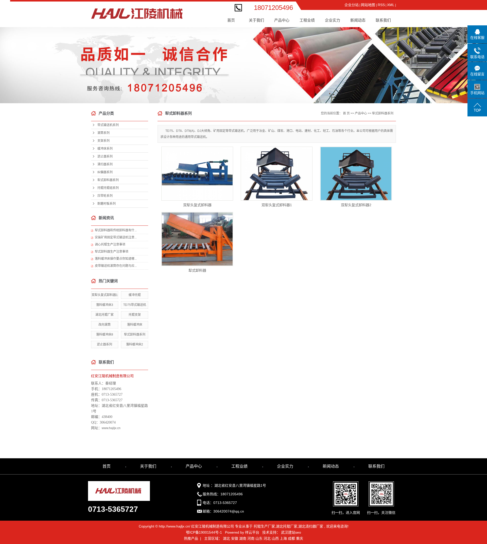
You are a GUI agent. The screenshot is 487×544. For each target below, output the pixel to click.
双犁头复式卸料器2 (356, 205)
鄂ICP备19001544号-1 (204, 532)
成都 (291, 538)
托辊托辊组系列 (283, 95)
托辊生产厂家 (264, 526)
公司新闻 (360, 18)
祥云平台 (252, 532)
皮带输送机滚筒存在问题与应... (116, 266)
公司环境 (334, 28)
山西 (275, 538)
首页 (231, 20)
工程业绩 (309, 18)
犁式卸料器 (197, 270)
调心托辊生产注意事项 (110, 244)
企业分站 (351, 5)
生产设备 (334, 37)
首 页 (346, 113)
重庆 (299, 538)
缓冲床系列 (283, 47)
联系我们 (383, 20)
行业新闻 (360, 28)
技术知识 (360, 37)
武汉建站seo (291, 532)
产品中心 (361, 113)
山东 (259, 538)
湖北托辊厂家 (104, 315)
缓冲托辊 (135, 295)
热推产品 (191, 538)
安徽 (234, 538)
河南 (250, 538)
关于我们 (148, 466)
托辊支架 (135, 315)
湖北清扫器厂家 (310, 526)
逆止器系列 (283, 57)
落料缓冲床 (134, 324)
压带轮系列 (283, 105)
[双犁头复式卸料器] (197, 174)
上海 (283, 538)
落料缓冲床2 (134, 344)
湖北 (226, 538)
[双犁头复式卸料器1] (276, 174)
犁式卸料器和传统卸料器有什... (116, 230)
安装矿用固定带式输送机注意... (116, 237)
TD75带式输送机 (134, 305)
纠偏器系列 (283, 76)
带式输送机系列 (283, 18)
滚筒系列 (283, 28)
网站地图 (368, 5)
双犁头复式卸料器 (197, 205)
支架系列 (283, 37)
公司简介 (258, 18)
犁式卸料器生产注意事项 (111, 251)
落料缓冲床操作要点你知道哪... (116, 258)
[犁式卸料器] (197, 239)
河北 (267, 538)
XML (390, 5)
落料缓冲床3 (104, 305)
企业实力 (285, 466)
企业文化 (258, 28)
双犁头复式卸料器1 (105, 295)
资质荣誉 (334, 18)
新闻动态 (331, 466)
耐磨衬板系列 (106, 203)
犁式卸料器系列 (283, 85)
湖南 (242, 538)
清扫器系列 (283, 66)
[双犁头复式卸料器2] (356, 174)
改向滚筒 (104, 324)
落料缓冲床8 (104, 334)
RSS (381, 5)
